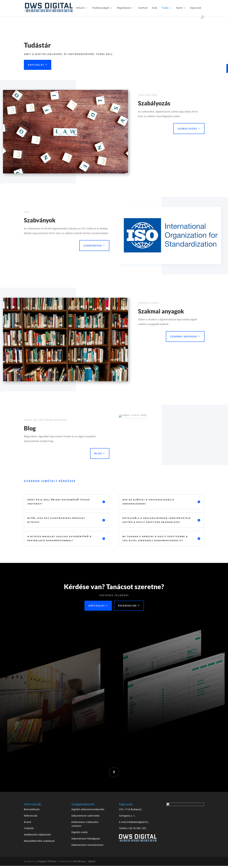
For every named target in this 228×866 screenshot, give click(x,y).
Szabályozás (187, 128)
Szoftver (143, 8)
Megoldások (124, 8)
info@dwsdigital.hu (137, 822)
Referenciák (127, 605)
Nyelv (179, 8)
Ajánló (91, 861)
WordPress (79, 861)
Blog (98, 453)
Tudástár (29, 828)
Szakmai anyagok (183, 336)
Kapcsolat (195, 8)
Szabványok (92, 245)
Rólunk (80, 8)
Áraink (27, 822)
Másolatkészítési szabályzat (39, 840)
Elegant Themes (47, 861)
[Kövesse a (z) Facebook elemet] (114, 772)
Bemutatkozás (32, 809)
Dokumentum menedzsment (87, 844)
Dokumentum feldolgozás (85, 838)
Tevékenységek (100, 8)
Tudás (165, 8)
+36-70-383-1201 (137, 828)
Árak (154, 8)
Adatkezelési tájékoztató (37, 834)
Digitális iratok (79, 832)
